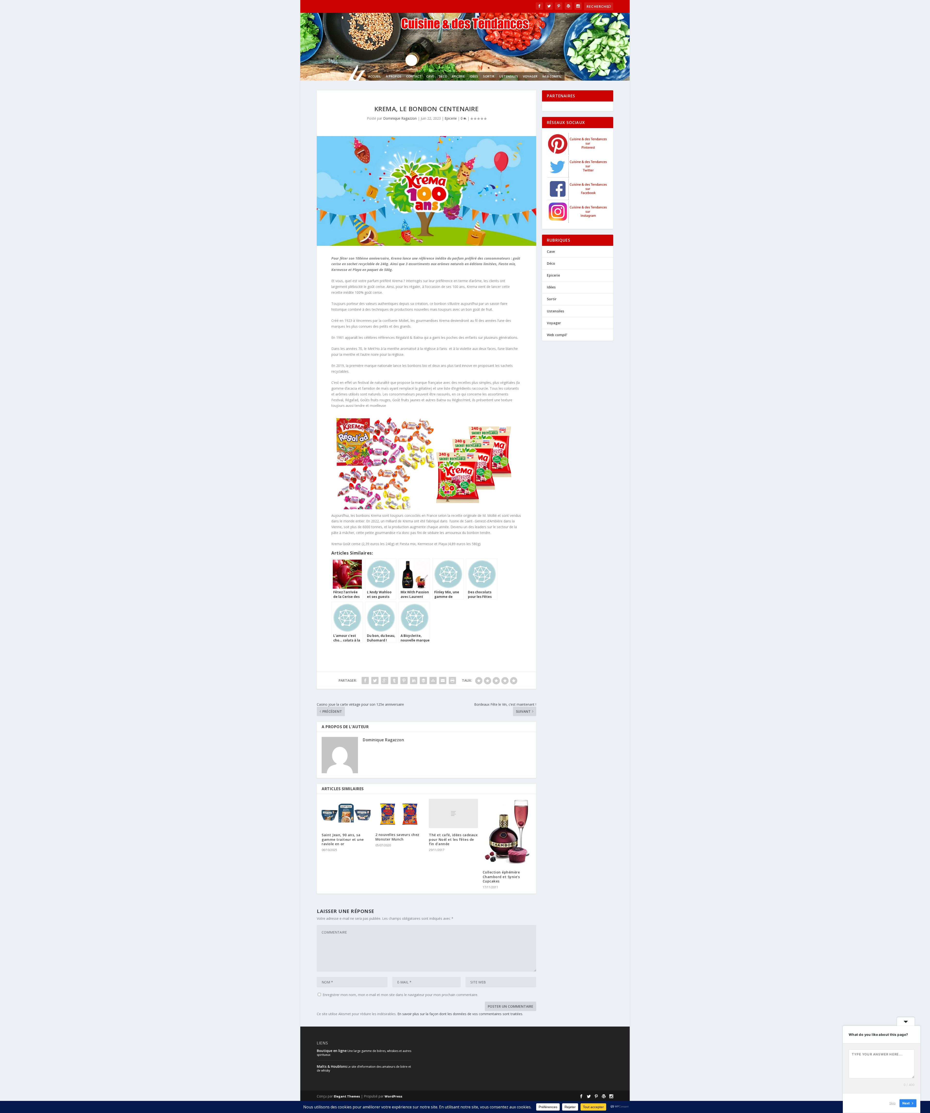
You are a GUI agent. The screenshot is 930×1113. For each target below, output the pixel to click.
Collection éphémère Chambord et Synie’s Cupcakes (501, 876)
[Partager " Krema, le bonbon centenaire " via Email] (443, 680)
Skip (892, 1103)
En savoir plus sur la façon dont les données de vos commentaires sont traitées (459, 1014)
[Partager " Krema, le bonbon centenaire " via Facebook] (365, 680)
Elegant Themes (347, 1096)
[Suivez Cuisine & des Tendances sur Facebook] (577, 198)
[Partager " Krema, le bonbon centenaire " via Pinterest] (404, 680)
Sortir (488, 76)
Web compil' (552, 76)
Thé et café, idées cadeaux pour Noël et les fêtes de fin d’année (453, 839)
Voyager (530, 76)
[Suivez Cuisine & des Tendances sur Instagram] (577, 221)
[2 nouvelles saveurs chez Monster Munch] (399, 813)
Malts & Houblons (332, 1066)
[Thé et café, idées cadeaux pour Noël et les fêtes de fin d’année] (453, 813)
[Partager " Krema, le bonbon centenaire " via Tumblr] (394, 680)
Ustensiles (508, 76)
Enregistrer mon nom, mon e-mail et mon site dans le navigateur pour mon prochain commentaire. (400, 994)
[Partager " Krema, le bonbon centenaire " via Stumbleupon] (433, 680)
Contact (413, 76)
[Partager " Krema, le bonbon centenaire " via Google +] (384, 680)
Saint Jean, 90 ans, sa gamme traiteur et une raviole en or (343, 839)
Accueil (374, 76)
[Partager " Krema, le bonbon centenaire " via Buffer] (423, 680)
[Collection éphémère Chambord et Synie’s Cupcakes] (507, 832)
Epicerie (458, 76)
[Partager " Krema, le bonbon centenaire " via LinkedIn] (413, 680)
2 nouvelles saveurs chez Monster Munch (397, 836)
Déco (443, 76)
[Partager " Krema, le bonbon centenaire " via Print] (452, 680)
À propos (393, 76)
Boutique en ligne (332, 1050)
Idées (474, 76)
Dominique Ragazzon (400, 118)
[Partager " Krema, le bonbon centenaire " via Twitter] (375, 680)
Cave (430, 76)
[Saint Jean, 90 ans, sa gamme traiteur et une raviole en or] (346, 813)
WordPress (393, 1096)
